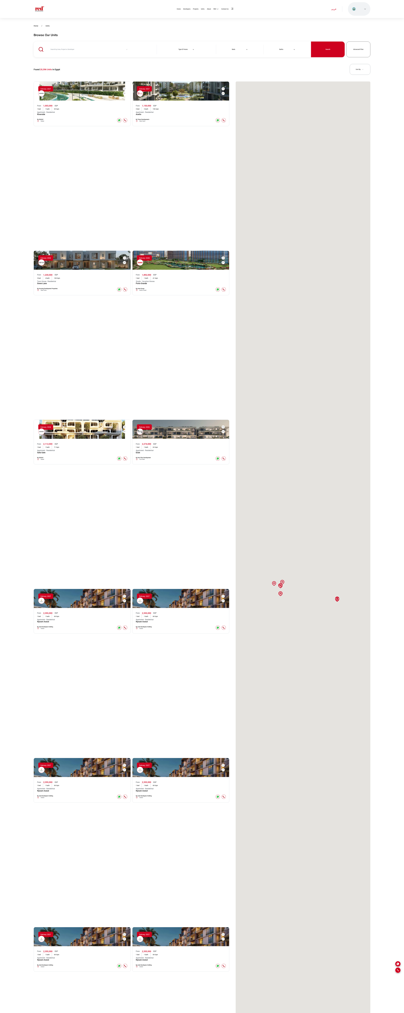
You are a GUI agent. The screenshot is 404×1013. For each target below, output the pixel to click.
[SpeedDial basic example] (398, 964)
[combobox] (75, 49)
